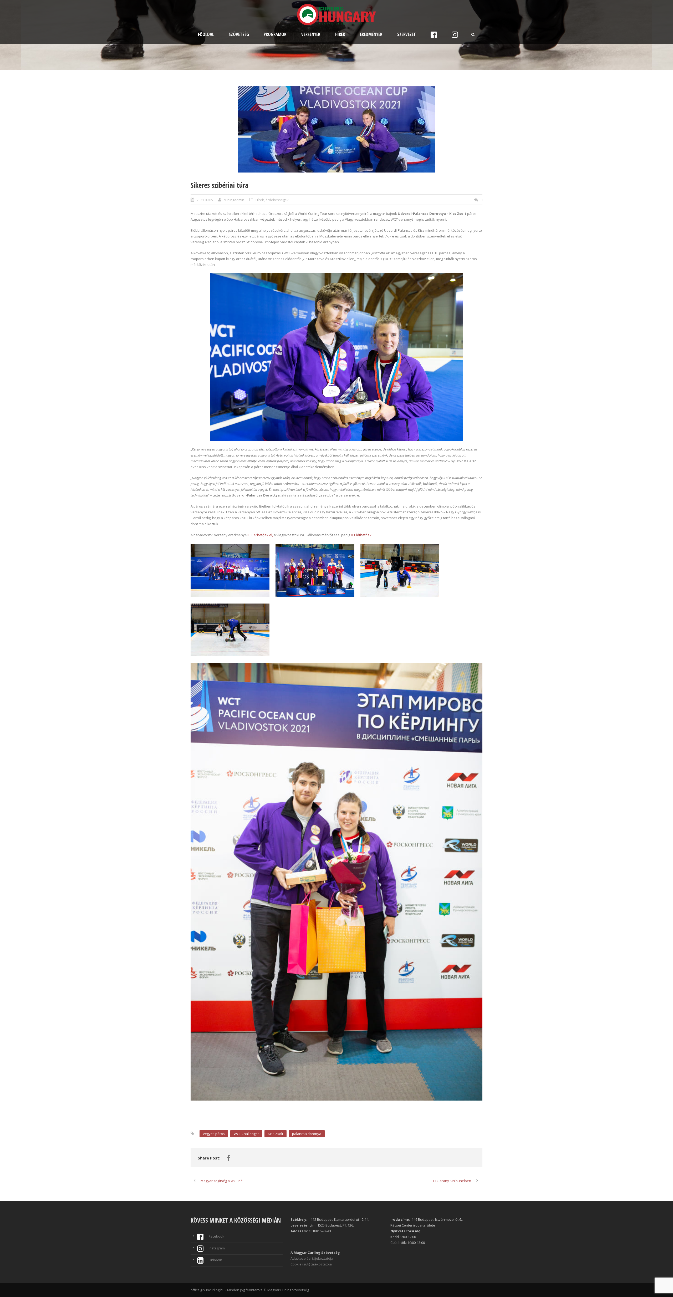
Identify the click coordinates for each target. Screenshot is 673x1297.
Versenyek (310, 34)
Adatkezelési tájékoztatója (311, 1258)
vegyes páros (214, 1133)
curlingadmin (234, 199)
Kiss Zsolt (275, 1133)
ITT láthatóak (361, 535)
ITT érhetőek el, (260, 535)
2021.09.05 (205, 199)
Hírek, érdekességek (272, 199)
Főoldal (206, 34)
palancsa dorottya (306, 1133)
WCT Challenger (246, 1133)
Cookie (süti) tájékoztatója (311, 1264)
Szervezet (406, 34)
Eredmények (371, 34)
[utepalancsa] (336, 129)
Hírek (340, 34)
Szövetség (239, 34)
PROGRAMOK (275, 34)
